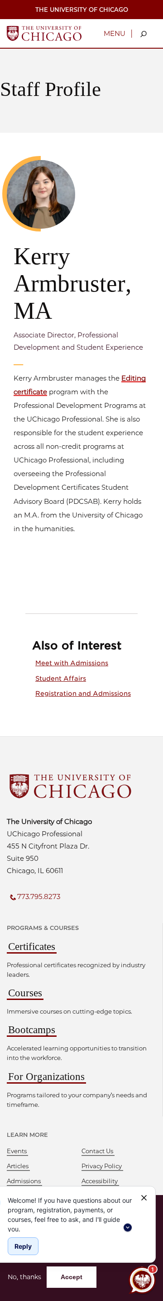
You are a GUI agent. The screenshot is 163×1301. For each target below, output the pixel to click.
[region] (71, 1214)
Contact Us (97, 1151)
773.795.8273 (38, 896)
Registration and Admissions (83, 693)
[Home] (44, 33)
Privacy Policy (102, 1166)
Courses (25, 993)
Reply (23, 1246)
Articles (18, 1166)
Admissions (24, 1181)
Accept (71, 1277)
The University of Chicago (81, 9)
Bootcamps (31, 1029)
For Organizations (46, 1076)
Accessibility (100, 1181)
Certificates (31, 946)
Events (17, 1151)
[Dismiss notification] (144, 1198)
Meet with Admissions (71, 663)
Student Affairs (60, 678)
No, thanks (24, 1277)
